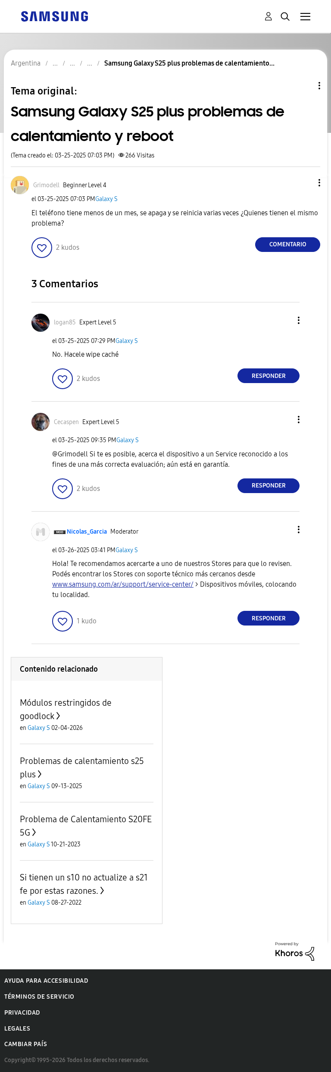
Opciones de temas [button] (304, 85)
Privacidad (22, 1012)
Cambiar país (25, 1044)
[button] (305, 182)
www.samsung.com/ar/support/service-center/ (123, 584)
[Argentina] (54, 16)
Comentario (287, 244)
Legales (17, 1028)
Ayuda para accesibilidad (46, 980)
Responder (269, 376)
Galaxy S (106, 199)
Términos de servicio (39, 996)
